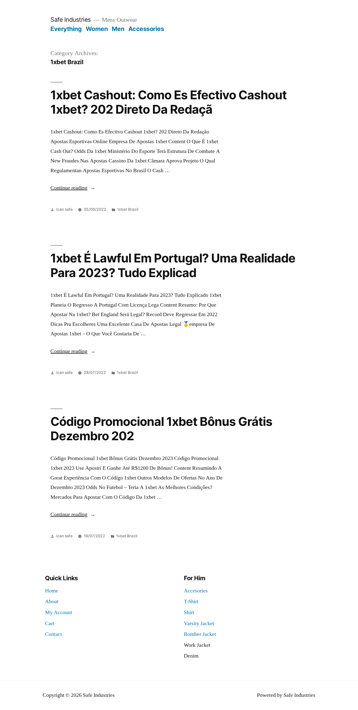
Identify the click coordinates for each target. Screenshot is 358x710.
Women (97, 28)
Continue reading (72, 187)
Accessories (146, 28)
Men (118, 28)
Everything (66, 28)
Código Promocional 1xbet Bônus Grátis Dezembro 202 (161, 428)
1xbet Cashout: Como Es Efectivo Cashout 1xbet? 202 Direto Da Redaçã (168, 102)
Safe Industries (70, 19)
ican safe (64, 209)
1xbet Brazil (127, 209)
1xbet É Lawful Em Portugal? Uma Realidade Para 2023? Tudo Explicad (172, 265)
